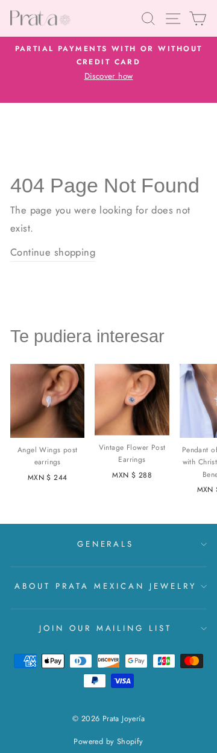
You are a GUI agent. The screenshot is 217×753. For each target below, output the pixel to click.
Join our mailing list (105, 628)
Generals (105, 544)
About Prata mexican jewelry (105, 586)
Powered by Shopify (108, 741)
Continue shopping (52, 252)
